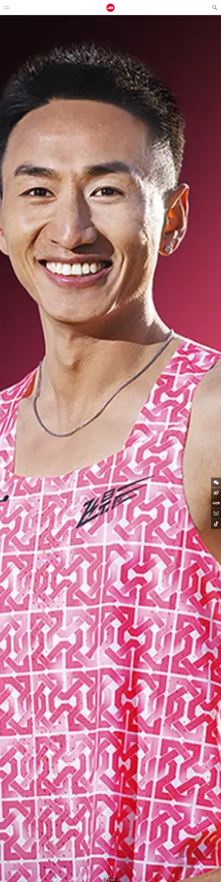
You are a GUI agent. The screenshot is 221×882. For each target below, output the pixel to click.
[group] (110, 448)
